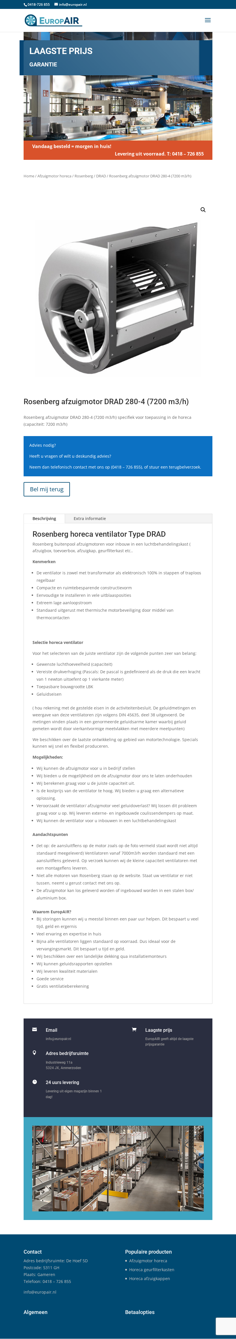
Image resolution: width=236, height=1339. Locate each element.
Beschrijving (44, 518)
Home (29, 176)
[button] (203, 210)
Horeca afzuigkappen (149, 1278)
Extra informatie (90, 518)
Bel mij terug (47, 489)
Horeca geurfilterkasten (151, 1269)
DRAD (101, 176)
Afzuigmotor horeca (54, 176)
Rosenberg (84, 176)
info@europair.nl (58, 1039)
